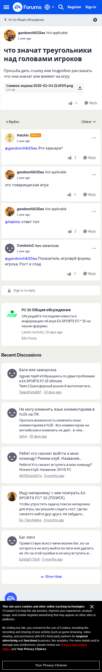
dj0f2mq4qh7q (30, 476)
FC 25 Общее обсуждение (26, 20)
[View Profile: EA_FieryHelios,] (12, 496)
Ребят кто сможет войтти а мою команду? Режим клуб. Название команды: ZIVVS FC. (49, 456)
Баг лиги (27, 537)
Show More (53, 576)
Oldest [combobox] (88, 122)
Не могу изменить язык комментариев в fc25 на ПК (56, 412)
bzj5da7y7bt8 (29, 559)
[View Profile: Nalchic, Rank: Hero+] (9, 138)
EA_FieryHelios (30, 520)
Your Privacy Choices (51, 665)
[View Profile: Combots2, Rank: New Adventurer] (9, 248)
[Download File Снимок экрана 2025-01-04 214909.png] (79, 88)
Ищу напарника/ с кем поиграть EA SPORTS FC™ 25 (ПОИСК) (52, 495)
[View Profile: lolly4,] (12, 413)
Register (74, 7)
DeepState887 (30, 392)
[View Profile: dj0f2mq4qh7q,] (12, 457)
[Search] (61, 7)
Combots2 (25, 245)
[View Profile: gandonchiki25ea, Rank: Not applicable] (10, 35)
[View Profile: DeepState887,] (12, 373)
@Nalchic (12, 221)
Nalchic (23, 135)
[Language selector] (49, 7)
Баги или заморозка (37, 370)
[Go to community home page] (27, 7)
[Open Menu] (95, 20)
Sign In (90, 7)
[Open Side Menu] (6, 7)
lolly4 (23, 436)
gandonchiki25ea (31, 33)
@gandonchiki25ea (21, 148)
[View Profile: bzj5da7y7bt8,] (12, 541)
